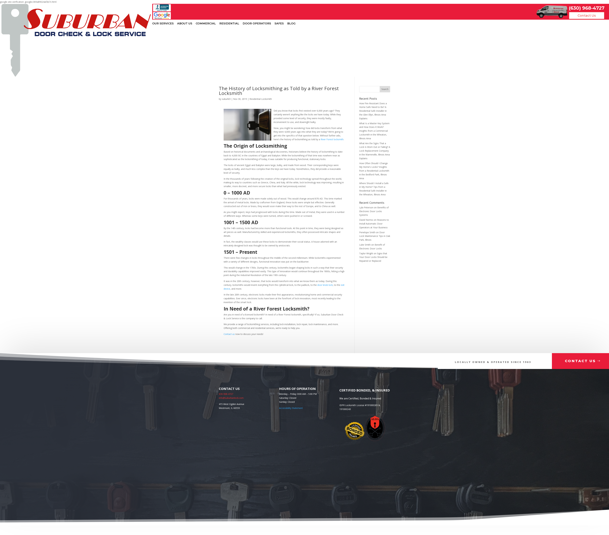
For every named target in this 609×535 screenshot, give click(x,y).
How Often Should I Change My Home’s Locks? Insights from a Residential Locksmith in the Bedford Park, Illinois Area (374, 171)
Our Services (163, 23)
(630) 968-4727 (586, 8)
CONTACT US (580, 361)
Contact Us (587, 15)
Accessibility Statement (291, 408)
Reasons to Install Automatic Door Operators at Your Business (374, 223)
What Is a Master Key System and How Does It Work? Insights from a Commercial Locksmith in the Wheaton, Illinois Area (374, 131)
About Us (184, 23)
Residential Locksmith (260, 98)
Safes (279, 23)
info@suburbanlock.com (231, 397)
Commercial (206, 23)
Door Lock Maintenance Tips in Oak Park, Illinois (374, 236)
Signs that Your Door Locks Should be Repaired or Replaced (373, 257)
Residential (229, 23)
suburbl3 (226, 98)
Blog (291, 23)
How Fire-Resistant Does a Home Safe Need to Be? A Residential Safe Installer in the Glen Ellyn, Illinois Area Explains (373, 111)
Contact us (229, 334)
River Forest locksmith (332, 139)
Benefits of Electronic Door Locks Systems (374, 211)
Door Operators (257, 23)
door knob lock (325, 284)
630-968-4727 (226, 393)
